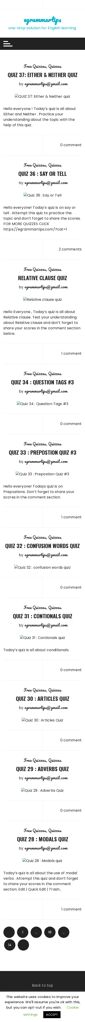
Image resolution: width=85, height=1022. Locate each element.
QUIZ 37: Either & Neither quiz (43, 74)
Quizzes (54, 66)
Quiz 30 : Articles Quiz (42, 698)
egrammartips (42, 19)
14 (9, 945)
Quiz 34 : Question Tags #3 (42, 382)
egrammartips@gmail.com (45, 83)
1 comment (71, 353)
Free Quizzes (35, 66)
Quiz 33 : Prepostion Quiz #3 (42, 452)
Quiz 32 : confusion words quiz (42, 545)
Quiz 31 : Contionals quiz (42, 616)
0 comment (71, 145)
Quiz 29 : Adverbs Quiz (42, 769)
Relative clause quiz (42, 278)
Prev (9, 932)
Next (23, 945)
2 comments (70, 249)
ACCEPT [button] (52, 1014)
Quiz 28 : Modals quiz (42, 839)
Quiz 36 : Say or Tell (42, 173)
